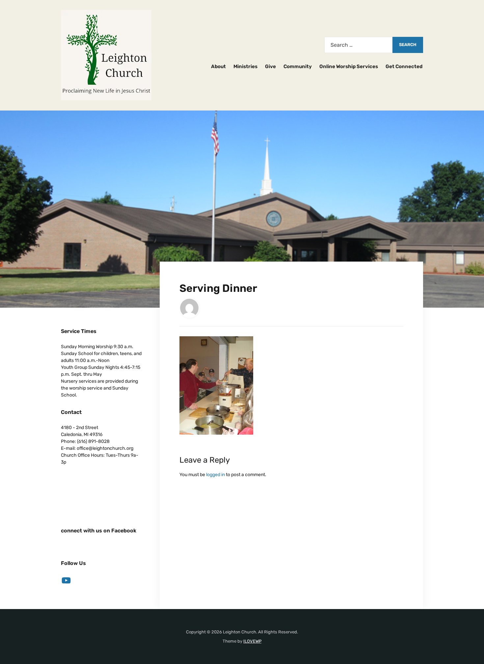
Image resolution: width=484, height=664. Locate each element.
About (218, 66)
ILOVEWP (252, 641)
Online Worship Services (348, 66)
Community (297, 66)
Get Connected (404, 66)
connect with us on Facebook (98, 530)
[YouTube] (66, 580)
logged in (215, 474)
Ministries (245, 66)
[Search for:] (358, 45)
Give (270, 66)
